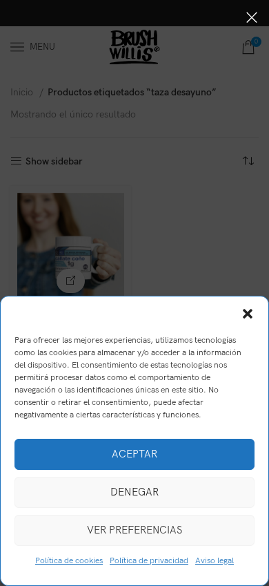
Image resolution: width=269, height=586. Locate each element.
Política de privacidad (149, 561)
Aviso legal (214, 561)
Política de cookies (69, 561)
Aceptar (134, 454)
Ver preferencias (134, 530)
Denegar (134, 492)
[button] (248, 314)
